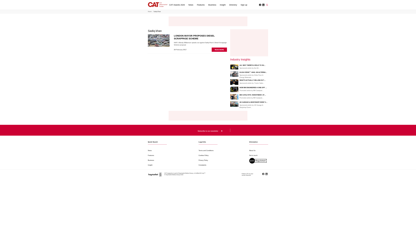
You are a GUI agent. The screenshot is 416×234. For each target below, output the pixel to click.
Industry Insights (240, 59)
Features (201, 5)
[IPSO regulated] (258, 161)
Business (212, 5)
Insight (223, 5)
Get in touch (253, 155)
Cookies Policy (204, 155)
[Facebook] (260, 5)
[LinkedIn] (263, 5)
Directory (233, 5)
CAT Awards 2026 (177, 5)
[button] (267, 5)
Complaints (202, 165)
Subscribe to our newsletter (208, 131)
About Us (252, 150)
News (190, 5)
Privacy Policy (203, 160)
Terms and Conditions (206, 150)
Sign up (244, 5)
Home (150, 11)
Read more (221, 50)
